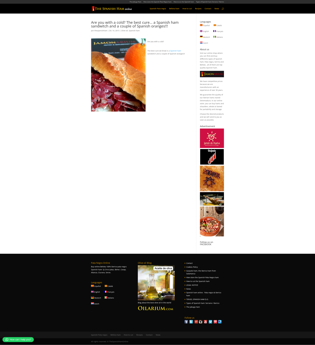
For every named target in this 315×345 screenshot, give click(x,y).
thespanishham (100, 30)
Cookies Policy (192, 267)
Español (206, 25)
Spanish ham (134, 30)
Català (219, 25)
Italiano (219, 37)
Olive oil (124, 30)
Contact (208, 9)
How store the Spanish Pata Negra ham (157, 2)
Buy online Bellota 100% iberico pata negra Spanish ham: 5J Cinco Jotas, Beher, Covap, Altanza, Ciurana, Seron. (108, 269)
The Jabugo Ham (135, 2)
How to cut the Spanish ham (184, 2)
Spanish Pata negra (158, 9)
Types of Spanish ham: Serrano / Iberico (210, 2)
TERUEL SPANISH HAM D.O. (197, 299)
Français (219, 31)
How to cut (187, 9)
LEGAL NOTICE (192, 285)
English (205, 31)
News (216, 9)
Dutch (205, 43)
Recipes (198, 9)
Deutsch (206, 37)
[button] (18, 339)
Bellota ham (174, 9)
